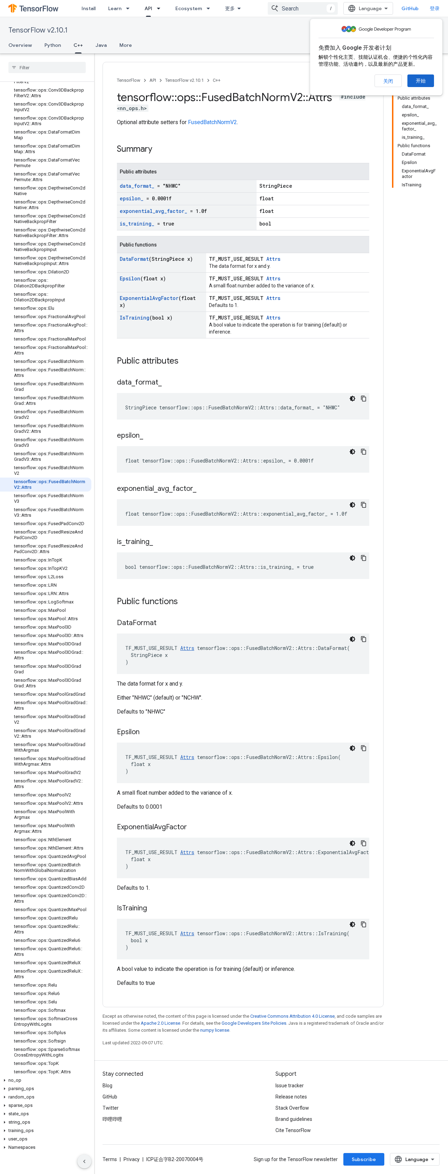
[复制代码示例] (363, 398)
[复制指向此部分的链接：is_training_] (160, 542)
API (148, 8)
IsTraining (134, 317)
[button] (45, 1080)
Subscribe (364, 1159)
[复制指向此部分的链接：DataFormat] (163, 623)
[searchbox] (47, 67)
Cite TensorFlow (293, 1130)
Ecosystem (188, 8)
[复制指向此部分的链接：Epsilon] (147, 732)
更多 (230, 8)
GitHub (410, 8)
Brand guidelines (293, 1119)
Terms (110, 1159)
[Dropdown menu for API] (160, 8)
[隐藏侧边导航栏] (84, 1161)
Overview (20, 45)
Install (89, 8)
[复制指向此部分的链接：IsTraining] (154, 908)
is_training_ (137, 223)
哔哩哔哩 (112, 1119)
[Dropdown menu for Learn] (129, 8)
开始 (421, 81)
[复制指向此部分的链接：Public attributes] (185, 361)
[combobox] (303, 8)
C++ (78, 45)
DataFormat (134, 259)
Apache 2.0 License (160, 1023)
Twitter (111, 1108)
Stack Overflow (292, 1108)
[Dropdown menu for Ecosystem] (210, 8)
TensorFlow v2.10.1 (38, 30)
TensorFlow (128, 80)
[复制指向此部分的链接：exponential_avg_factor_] (203, 489)
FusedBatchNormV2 (212, 122)
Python (52, 45)
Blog (107, 1085)
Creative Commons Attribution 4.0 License (292, 1016)
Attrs (273, 259)
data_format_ (137, 185)
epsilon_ (132, 198)
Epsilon (130, 278)
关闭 (388, 81)
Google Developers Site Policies (254, 1023)
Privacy (132, 1159)
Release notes (291, 1097)
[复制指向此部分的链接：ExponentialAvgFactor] (194, 827)
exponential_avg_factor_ (153, 211)
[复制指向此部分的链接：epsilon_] (150, 436)
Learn (114, 8)
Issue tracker (289, 1085)
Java (101, 45)
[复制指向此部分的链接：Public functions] (185, 602)
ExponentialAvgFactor (149, 298)
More (125, 45)
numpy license (214, 1030)
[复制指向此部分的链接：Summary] (159, 149)
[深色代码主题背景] (352, 398)
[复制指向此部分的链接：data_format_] (169, 383)
